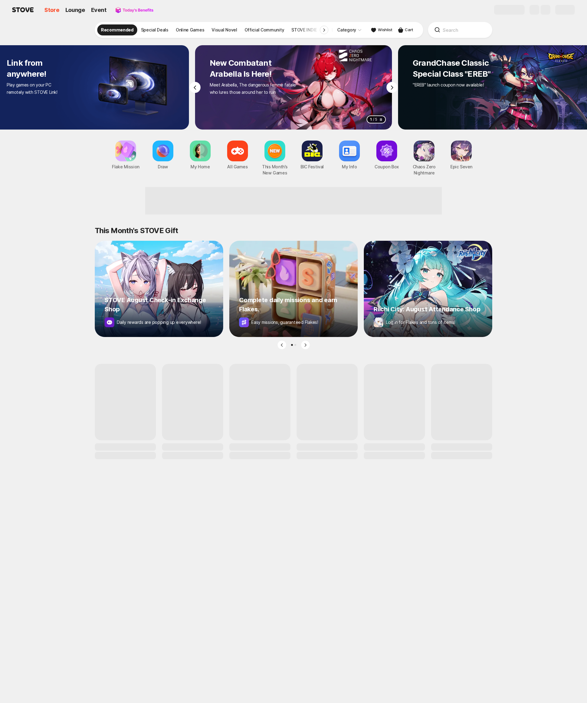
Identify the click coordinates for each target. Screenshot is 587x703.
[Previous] (195, 87)
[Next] (391, 87)
